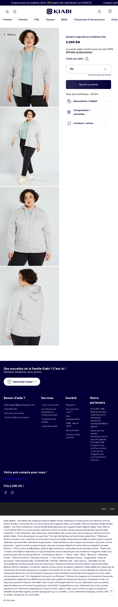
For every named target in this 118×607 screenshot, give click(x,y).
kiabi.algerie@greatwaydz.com (19, 405)
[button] (15, 12)
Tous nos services (50, 405)
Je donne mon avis (14, 478)
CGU (103, 509)
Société (71, 398)
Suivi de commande (14, 413)
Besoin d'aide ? (14, 398)
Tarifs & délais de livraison (16, 417)
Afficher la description (79, 52)
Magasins (70, 405)
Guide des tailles (74, 58)
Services (47, 398)
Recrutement (72, 430)
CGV (112, 509)
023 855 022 (10, 409)
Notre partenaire (97, 398)
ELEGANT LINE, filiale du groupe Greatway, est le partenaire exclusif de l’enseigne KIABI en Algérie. (99, 418)
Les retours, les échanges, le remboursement (50, 412)
